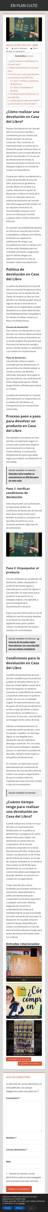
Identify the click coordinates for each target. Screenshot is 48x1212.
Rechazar (19, 1208)
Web (8, 1161)
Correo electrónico (16, 1149)
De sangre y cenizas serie (19, 1059)
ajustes (22, 1203)
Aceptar (7, 1208)
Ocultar (29, 56)
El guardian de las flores (29, 1064)
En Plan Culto (24, 5)
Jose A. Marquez (20, 48)
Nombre (11, 1137)
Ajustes (30, 1208)
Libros (35, 48)
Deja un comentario (16, 51)
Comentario (13, 1098)
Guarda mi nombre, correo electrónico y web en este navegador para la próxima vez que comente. (23, 1177)
